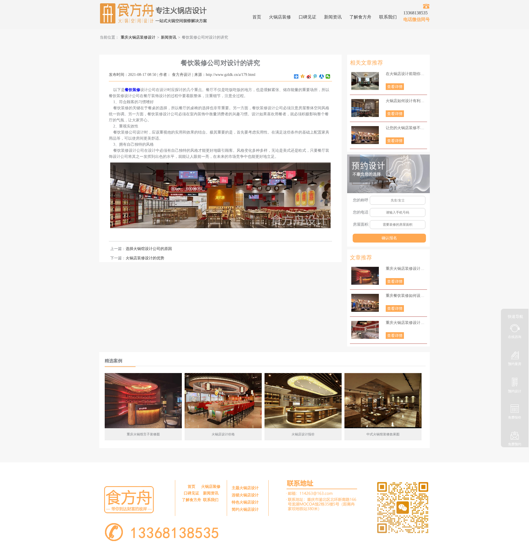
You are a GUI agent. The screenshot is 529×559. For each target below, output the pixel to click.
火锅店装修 (280, 17)
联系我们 (388, 17)
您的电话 (360, 212)
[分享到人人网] (321, 76)
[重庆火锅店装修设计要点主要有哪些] (365, 276)
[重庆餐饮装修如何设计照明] (365, 303)
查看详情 (395, 87)
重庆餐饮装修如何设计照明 (406, 296)
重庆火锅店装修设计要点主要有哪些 (406, 269)
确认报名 (389, 238)
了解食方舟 (360, 17)
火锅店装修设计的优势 (145, 258)
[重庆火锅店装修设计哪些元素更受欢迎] (365, 330)
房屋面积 (360, 224)
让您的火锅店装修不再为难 (406, 128)
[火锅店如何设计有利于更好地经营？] (365, 108)
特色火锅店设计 (245, 502)
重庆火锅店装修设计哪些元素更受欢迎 (406, 323)
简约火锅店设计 (245, 509)
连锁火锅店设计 (245, 495)
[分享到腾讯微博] (315, 76)
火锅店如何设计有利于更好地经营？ (406, 101)
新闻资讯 (333, 17)
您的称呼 (360, 200)
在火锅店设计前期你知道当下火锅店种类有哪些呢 (406, 74)
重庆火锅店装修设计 (138, 37)
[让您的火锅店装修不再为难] (365, 135)
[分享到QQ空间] (302, 76)
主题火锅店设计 (245, 488)
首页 (256, 17)
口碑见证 (307, 17)
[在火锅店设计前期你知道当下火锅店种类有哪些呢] (365, 81)
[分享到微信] (328, 76)
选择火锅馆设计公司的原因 (149, 249)
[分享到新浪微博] (309, 76)
